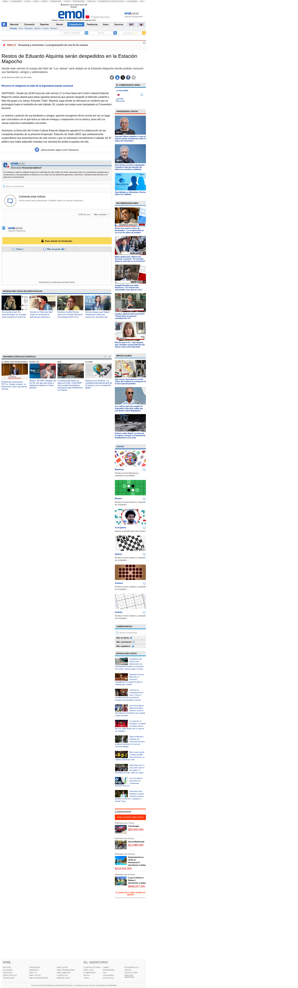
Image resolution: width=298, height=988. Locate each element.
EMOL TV (33, 973)
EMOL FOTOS (35, 975)
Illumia (89, 362)
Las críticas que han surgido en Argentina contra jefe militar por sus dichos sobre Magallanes (129, 408)
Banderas (119, 469)
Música (38, 28)
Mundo (59, 24)
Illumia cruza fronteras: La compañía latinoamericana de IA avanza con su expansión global (98, 384)
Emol (5, 1)
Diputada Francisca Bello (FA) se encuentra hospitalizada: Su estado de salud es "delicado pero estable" (129, 679)
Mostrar (74, 7)
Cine (21, 28)
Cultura (45, 28)
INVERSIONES (108, 970)
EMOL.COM (88, 970)
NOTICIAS (7, 967)
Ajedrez (118, 554)
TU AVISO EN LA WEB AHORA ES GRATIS (130, 894)
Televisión (28, 28)
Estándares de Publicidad (106, 985)
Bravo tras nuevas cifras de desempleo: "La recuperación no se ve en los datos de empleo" (129, 230)
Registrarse (138, 17)
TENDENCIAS (34, 967)
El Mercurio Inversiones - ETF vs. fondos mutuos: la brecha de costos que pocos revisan (14, 385)
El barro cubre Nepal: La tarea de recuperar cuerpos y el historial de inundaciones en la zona (130, 435)
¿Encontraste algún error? (60, 150)
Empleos (91, 1)
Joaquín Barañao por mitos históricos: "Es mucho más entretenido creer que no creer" (129, 287)
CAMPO (106, 967)
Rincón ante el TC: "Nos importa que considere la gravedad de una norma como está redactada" (130, 344)
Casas (121, 1)
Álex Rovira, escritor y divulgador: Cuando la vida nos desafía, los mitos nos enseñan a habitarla (130, 167)
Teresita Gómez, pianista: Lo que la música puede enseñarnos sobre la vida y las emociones (130, 138)
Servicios (118, 24)
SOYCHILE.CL (108, 978)
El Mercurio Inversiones (15, 362)
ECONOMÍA (7, 970)
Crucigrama (120, 527)
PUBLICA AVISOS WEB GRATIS (130, 817)
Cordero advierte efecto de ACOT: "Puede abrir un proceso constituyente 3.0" (130, 316)
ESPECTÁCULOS (10, 975)
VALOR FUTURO (131, 973)
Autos (67, 1)
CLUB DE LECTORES (92, 967)
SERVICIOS (33, 970)
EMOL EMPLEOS (63, 973)
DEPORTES (7, 973)
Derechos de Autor (38, 985)
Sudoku (118, 612)
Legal (36, 1)
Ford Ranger (133, 826)
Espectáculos (75, 24)
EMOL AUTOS (62, 967)
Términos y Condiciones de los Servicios (80, 985)
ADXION (128, 970)
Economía (29, 24)
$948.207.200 (136, 886)
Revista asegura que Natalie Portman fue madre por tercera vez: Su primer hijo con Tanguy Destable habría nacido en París (98, 317)
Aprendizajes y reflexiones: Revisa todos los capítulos (130, 193)
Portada (13, 28)
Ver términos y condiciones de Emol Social (57, 282)
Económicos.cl (105, 1)
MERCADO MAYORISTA (129, 976)
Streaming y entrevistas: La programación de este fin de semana (53, 45)
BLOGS (87, 975)
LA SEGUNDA (108, 975)
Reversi (118, 498)
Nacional (14, 24)
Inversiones (55, 1)
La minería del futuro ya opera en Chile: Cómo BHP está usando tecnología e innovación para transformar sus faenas (69, 385)
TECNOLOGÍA (8, 978)
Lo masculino (122, 90)
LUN (104, 973)
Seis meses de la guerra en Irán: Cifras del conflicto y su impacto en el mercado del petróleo (130, 381)
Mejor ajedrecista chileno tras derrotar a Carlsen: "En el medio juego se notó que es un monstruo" (130, 259)
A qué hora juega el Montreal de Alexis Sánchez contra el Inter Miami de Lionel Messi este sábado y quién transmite (130, 710)
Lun (141, 1)
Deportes (44, 24)
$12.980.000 (135, 845)
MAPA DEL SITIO (63, 978)
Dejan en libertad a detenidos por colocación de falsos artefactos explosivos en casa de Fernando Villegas (130, 741)
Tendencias (92, 24)
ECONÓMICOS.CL (132, 967)
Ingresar (128, 17)
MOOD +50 (34, 362)
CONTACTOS (62, 975)
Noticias (53, 28)
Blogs (27, 1)
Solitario (119, 583)
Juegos (120, 446)
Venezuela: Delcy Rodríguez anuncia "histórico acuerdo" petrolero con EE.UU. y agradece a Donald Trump (129, 796)
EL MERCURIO (89, 973)
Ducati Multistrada (136, 842)
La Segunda (132, 1)
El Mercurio (16, 1)
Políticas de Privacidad (55, 985)
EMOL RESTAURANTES (38, 978)
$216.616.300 (123, 868)
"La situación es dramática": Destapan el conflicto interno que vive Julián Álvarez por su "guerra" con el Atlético (130, 726)
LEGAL (86, 978)
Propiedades (78, 1)
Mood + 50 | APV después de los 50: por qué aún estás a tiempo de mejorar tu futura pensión (42, 384)
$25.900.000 (135, 829)
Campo (44, 1)
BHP (59, 362)
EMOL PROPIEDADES (65, 970)
